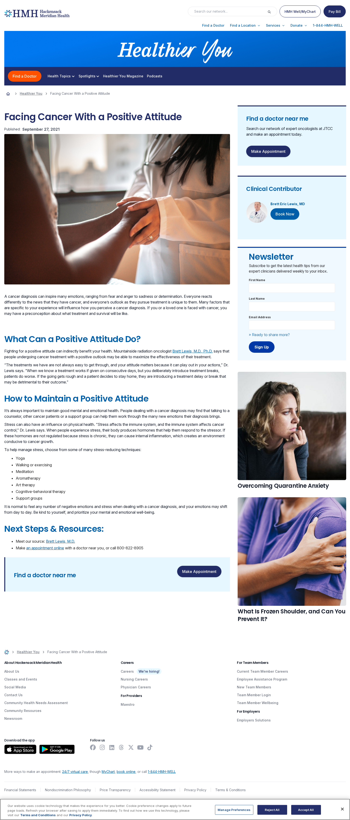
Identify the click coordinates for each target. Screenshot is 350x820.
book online (126, 772)
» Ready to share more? (269, 334)
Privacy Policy (195, 790)
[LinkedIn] (112, 747)
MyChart (108, 772)
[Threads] (121, 747)
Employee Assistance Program (262, 679)
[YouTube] (140, 747)
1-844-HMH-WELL (162, 772)
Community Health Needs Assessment (36, 703)
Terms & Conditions (230, 790)
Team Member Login (254, 695)
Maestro (128, 704)
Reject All (272, 809)
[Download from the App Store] (20, 749)
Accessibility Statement (157, 790)
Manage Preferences (234, 809)
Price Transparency (115, 790)
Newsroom (13, 718)
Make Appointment (199, 571)
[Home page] (8, 93)
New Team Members (254, 687)
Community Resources (22, 711)
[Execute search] (272, 11)
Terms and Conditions (38, 815)
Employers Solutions (254, 720)
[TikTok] (150, 747)
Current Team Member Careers (262, 671)
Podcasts (154, 76)
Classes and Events (20, 679)
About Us (11, 671)
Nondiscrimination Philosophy (68, 790)
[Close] (342, 809)
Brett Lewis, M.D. (60, 541)
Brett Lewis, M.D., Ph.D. (192, 351)
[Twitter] (131, 747)
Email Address (260, 317)
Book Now (284, 214)
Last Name (257, 298)
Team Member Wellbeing (257, 703)
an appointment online (45, 548)
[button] (213, 25)
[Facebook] (93, 747)
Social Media (15, 687)
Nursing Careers (134, 679)
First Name (257, 280)
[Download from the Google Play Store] (57, 749)
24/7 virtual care (75, 772)
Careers (127, 671)
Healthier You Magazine (123, 76)
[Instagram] (102, 747)
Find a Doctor (25, 76)
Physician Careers (136, 687)
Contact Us (13, 695)
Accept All (306, 809)
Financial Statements (20, 790)
